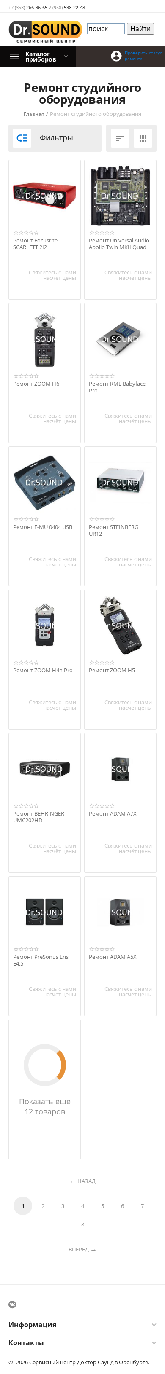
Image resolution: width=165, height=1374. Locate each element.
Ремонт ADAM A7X (113, 813)
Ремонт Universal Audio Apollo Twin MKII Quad (119, 243)
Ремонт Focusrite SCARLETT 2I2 (35, 243)
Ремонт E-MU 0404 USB (42, 527)
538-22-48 (67, 7)
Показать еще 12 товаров (45, 1106)
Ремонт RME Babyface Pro (117, 387)
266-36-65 (27, 7)
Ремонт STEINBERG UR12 (113, 530)
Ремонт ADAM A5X (113, 957)
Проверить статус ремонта (143, 56)
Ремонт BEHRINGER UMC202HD (38, 817)
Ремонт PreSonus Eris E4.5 (41, 960)
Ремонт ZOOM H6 (36, 384)
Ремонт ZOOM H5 (112, 670)
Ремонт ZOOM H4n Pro (43, 670)
